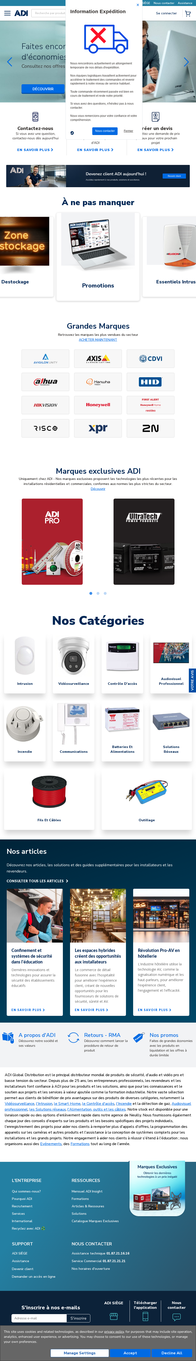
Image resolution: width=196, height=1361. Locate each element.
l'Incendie (124, 1103)
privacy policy (114, 1331)
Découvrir (98, 489)
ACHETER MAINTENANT (98, 339)
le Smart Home (67, 1103)
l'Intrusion (44, 1103)
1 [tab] (90, 593)
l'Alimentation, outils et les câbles (96, 1109)
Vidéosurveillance (19, 1103)
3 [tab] (105, 593)
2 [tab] (98, 593)
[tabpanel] (52, 542)
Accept (130, 1353)
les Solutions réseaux (47, 1109)
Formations (80, 1144)
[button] (192, 680)
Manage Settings (80, 1353)
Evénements (51, 1144)
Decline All (172, 1353)
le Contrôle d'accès (98, 1103)
